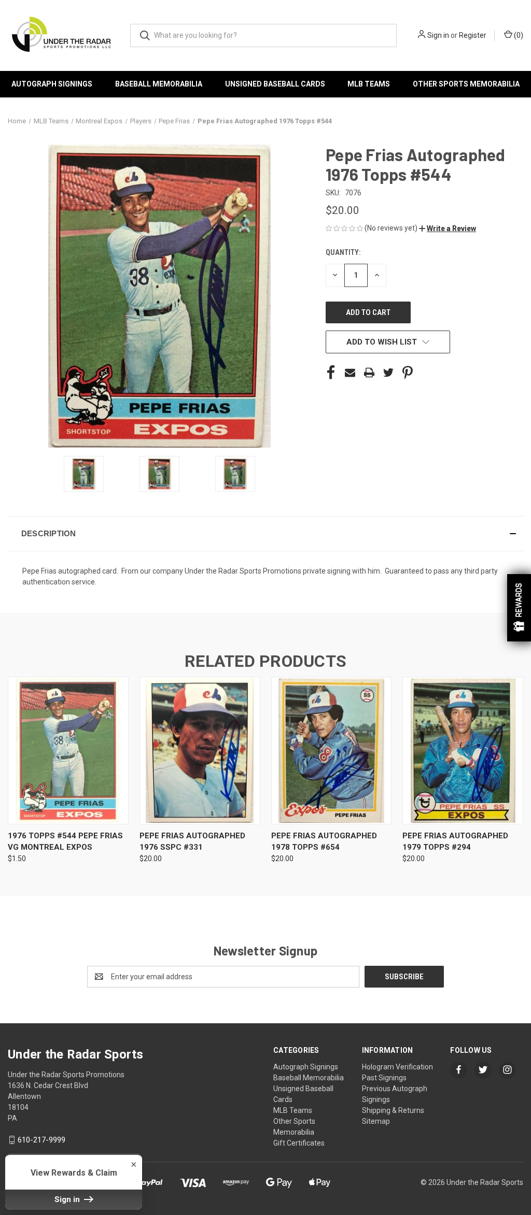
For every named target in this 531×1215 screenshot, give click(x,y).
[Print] (369, 372)
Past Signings (384, 1078)
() (517, 35)
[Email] (350, 372)
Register (472, 35)
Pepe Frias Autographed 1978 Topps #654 (324, 841)
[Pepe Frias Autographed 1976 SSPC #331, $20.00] (200, 750)
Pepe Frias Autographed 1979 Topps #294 (455, 841)
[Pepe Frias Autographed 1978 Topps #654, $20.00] (331, 750)
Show (519, 607)
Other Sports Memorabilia (466, 84)
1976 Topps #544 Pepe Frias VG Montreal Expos (65, 841)
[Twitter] (388, 372)
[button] (447, 228)
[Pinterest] (407, 372)
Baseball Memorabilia (158, 84)
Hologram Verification (397, 1067)
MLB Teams (368, 84)
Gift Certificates (299, 1143)
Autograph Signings (51, 84)
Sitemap (376, 1121)
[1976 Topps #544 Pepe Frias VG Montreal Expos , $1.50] (68, 750)
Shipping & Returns (393, 1110)
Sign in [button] (68, 1199)
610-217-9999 (41, 1140)
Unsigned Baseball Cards (275, 84)
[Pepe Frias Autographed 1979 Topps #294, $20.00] (462, 750)
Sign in (438, 35)
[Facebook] (331, 372)
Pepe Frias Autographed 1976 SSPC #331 (192, 841)
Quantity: (343, 252)
